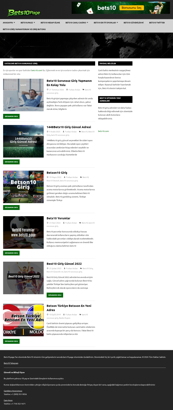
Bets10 (84, 131)
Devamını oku (11, 116)
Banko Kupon (64, 318)
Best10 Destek (53, 180)
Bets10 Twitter (157, 22)
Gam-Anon (8, 400)
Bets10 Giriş (88, 268)
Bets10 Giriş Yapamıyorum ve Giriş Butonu (24, 29)
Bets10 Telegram (11, 363)
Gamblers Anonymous (13, 391)
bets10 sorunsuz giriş (60, 135)
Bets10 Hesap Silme (50, 22)
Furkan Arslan (74, 89)
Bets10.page (27, 22)
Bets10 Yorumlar (59, 218)
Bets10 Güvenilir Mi (134, 22)
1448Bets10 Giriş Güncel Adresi (69, 127)
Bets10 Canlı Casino (76, 22)
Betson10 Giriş (57, 172)
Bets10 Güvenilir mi (55, 271)
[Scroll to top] (168, 405)
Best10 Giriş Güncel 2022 (64, 263)
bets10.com (36, 70)
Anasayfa (8, 22)
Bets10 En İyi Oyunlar (105, 22)
